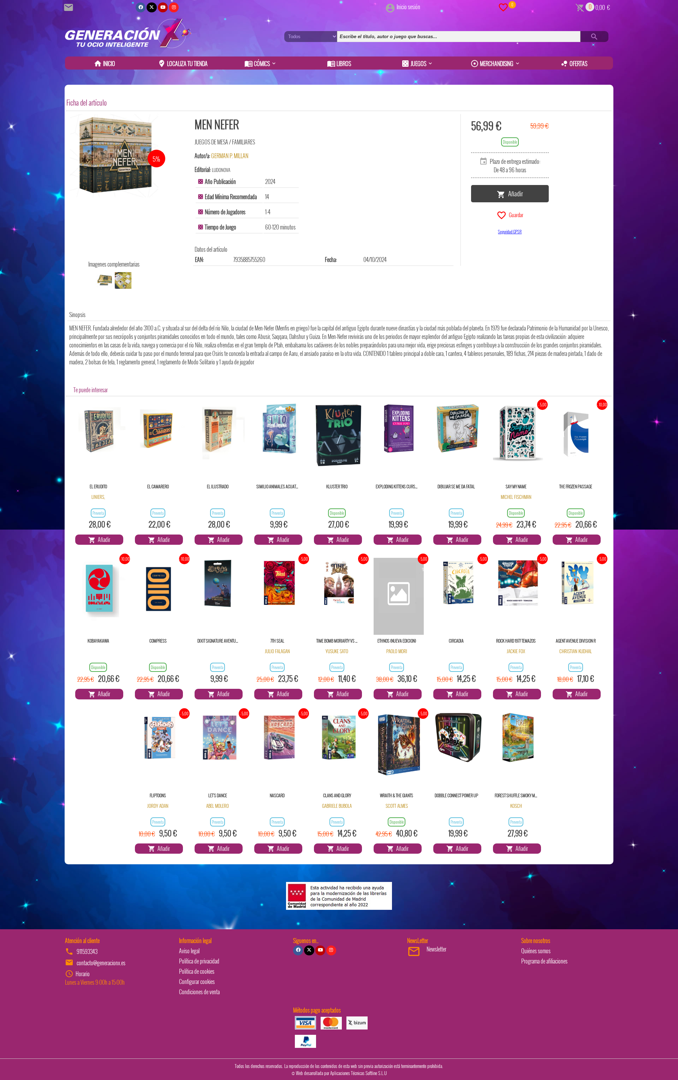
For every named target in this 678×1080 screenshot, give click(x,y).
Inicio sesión (408, 6)
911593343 (87, 951)
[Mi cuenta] (390, 6)
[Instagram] (174, 7)
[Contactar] (69, 6)
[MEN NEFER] (114, 155)
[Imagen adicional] (104, 281)
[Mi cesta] (580, 6)
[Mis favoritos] (503, 6)
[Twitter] (151, 7)
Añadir (514, 193)
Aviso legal (189, 951)
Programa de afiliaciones (544, 961)
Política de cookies (196, 971)
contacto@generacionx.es (101, 963)
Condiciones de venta (199, 991)
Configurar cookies (197, 981)
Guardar (515, 214)
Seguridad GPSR (510, 231)
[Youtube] (163, 7)
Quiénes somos (536, 951)
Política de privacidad (199, 961)
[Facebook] (140, 7)
